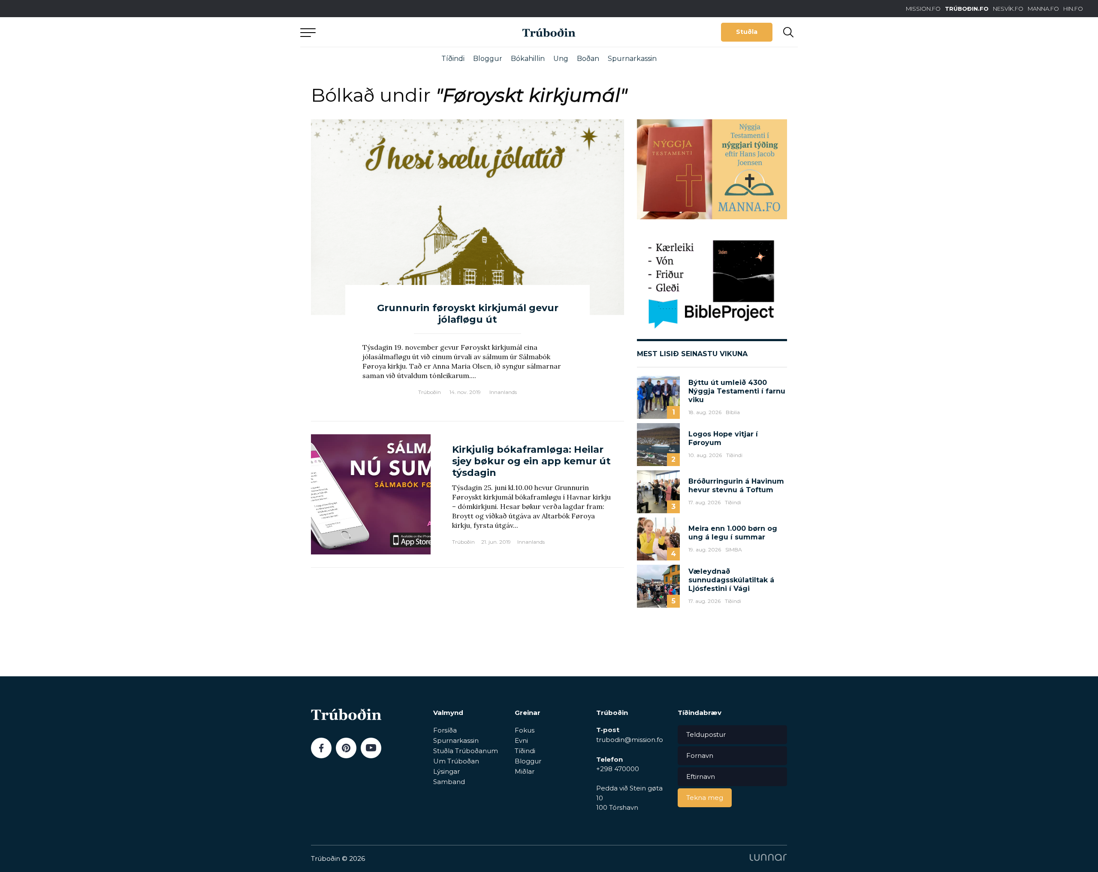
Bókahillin (528, 58)
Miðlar (524, 771)
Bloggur (487, 58)
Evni (521, 740)
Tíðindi (453, 58)
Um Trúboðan (456, 761)
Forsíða (445, 730)
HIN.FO (1073, 8)
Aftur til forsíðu (379, 32)
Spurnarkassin (632, 58)
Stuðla (746, 32)
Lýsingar (446, 771)
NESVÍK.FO (1008, 8)
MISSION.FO (923, 8)
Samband (449, 782)
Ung (560, 58)
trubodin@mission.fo (629, 740)
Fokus (524, 730)
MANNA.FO (1043, 8)
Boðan (588, 58)
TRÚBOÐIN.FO (967, 8)
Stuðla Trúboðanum (465, 751)
